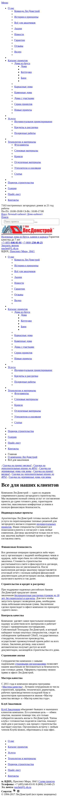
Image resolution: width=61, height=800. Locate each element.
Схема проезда (46, 781)
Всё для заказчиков (24, 22)
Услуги (12, 118)
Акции (18, 28)
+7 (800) (32, 242)
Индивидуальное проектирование (33, 121)
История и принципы (26, 16)
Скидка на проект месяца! (17, 465)
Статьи (18, 173)
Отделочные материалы (27, 162)
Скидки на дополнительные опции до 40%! (23, 467)
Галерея (12, 188)
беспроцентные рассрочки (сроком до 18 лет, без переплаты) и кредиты (30, 597)
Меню (4, 2)
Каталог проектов (18, 60)
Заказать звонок (10, 245)
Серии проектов (23, 104)
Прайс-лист (14, 194)
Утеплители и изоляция (27, 168)
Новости (19, 34)
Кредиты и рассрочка (26, 127)
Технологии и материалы (22, 141)
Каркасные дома (23, 86)
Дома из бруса (22, 63)
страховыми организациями (30, 663)
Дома (24, 66)
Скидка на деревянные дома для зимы (26, 470)
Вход (4, 214)
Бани (23, 78)
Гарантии (19, 40)
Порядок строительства (21, 182)
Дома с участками (24, 98)
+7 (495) (11, 242)
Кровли (18, 156)
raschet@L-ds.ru (9, 248)
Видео (17, 51)
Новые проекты (23, 109)
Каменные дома (23, 92)
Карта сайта (7, 797)
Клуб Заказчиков (10, 709)
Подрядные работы (25, 133)
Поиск (4, 217)
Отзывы (18, 46)
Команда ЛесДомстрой (27, 11)
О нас (11, 8)
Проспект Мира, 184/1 (22, 251)
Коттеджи (26, 72)
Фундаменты (21, 144)
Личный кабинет (16, 214)
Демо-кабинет (35, 214)
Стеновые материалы (26, 150)
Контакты (13, 200)
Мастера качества (12, 686)
